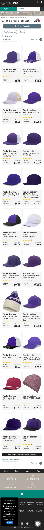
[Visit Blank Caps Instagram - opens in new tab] (22, 523)
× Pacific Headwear (9, 32)
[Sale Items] (33, 486)
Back (6, 471)
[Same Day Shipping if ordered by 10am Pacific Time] (36, 13)
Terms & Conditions (30, 511)
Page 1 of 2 (35, 463)
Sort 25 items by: (7, 36)
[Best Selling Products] (11, 486)
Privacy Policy (9, 519)
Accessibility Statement (39, 511)
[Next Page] (40, 39)
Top (16, 471)
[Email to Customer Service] (22, 493)
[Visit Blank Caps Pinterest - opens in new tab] (27, 523)
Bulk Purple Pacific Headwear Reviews (22, 454)
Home (27, 471)
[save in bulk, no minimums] (22, 13)
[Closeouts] (33, 477)
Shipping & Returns (30, 503)
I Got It (9, 522)
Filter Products (23, 26)
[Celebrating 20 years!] (7, 13)
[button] (31, 1)
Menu (6, 8)
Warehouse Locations (39, 503)
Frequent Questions (22, 503)
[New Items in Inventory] (11, 477)
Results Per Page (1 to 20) (10, 459)
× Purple (22, 32)
